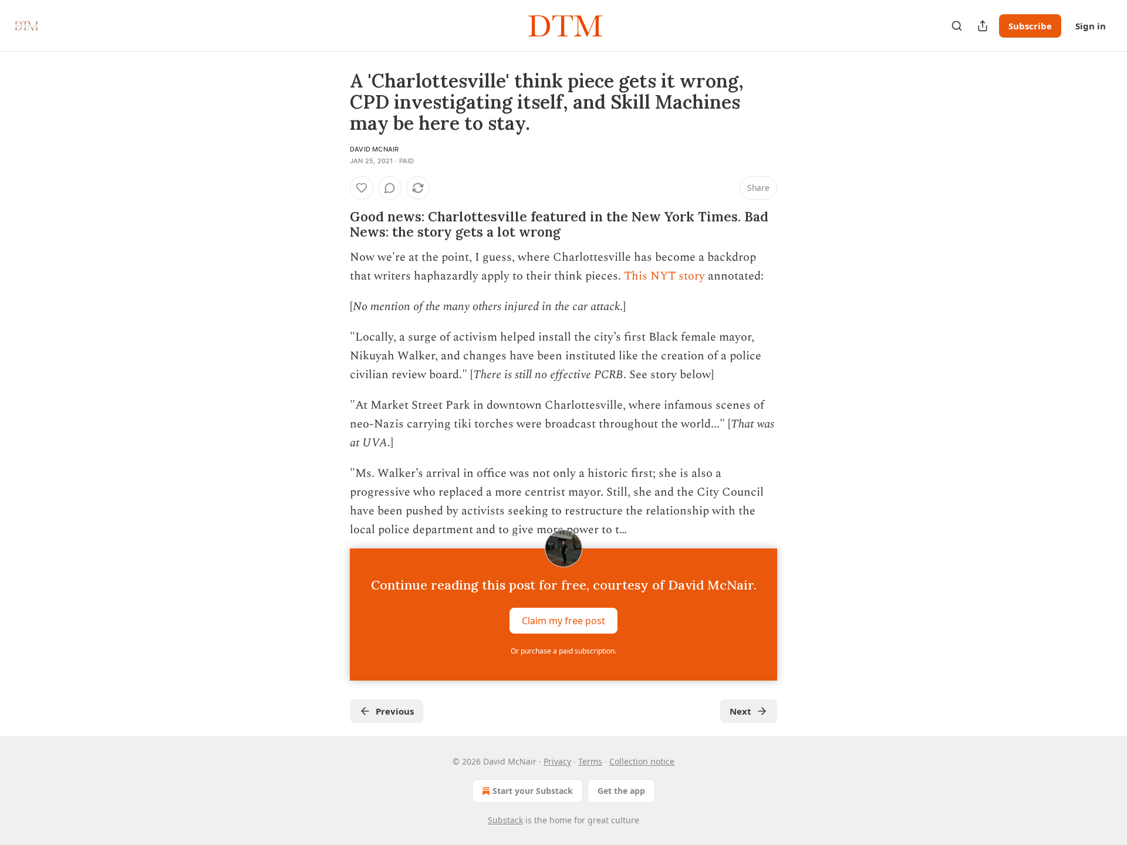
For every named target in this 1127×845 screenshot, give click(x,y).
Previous (395, 711)
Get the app (621, 790)
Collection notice (641, 761)
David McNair (374, 149)
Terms (590, 761)
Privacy (557, 761)
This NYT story (664, 276)
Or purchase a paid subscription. (563, 651)
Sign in (1090, 26)
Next (740, 711)
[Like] (361, 188)
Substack (505, 820)
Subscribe (1030, 26)
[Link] (333, 224)
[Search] (957, 26)
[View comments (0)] (389, 188)
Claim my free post (563, 620)
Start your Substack (532, 790)
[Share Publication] (982, 26)
